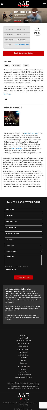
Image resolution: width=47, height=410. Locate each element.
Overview (17, 20)
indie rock (22, 44)
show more (7, 94)
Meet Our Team (23, 372)
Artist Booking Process (23, 341)
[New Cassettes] (11, 118)
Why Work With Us (23, 343)
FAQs (31, 20)
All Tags (23, 360)
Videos (25, 20)
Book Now (23, 363)
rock (27, 44)
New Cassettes (10, 123)
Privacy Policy (24, 405)
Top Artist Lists (23, 352)
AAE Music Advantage (24, 374)
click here (38, 186)
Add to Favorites (20, 16)
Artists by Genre (23, 355)
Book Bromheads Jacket (23, 53)
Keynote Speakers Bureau (23, 377)
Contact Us (23, 369)
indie (16, 44)
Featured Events (23, 346)
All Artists (23, 358)
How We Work (23, 338)
